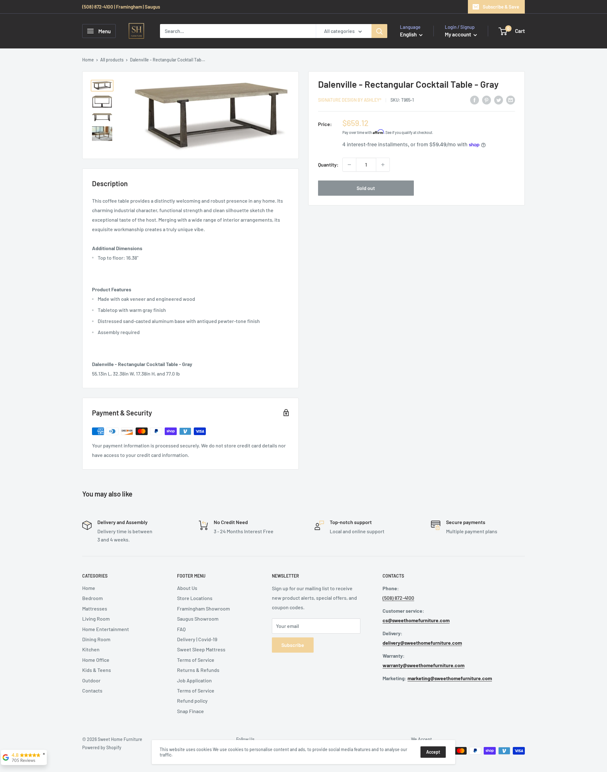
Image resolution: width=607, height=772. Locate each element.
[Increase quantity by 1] (382, 164)
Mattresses (94, 608)
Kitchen (91, 649)
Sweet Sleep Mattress (201, 649)
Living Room (96, 619)
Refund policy (192, 701)
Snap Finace (190, 711)
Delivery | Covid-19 (197, 639)
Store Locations (194, 598)
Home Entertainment (105, 629)
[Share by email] (510, 99)
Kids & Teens (96, 670)
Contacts (92, 690)
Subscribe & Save (501, 6)
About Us (187, 588)
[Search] (379, 31)
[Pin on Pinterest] (486, 99)
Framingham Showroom (203, 608)
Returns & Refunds (198, 670)
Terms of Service (195, 660)
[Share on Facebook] (474, 99)
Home (88, 59)
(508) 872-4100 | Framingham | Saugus (121, 6)
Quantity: (328, 164)
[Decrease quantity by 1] (349, 164)
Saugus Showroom (197, 619)
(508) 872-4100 (398, 598)
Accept (433, 752)
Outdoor (91, 680)
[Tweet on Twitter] (498, 99)
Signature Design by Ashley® (349, 100)
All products (112, 59)
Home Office (95, 660)
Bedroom (92, 598)
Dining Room (96, 639)
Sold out (366, 188)
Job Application (194, 680)
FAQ (181, 629)
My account (458, 34)
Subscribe (292, 645)
